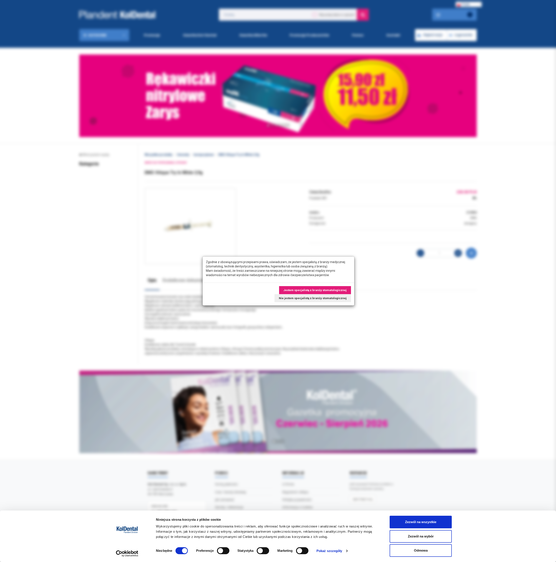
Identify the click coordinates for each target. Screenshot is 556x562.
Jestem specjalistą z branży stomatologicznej (315, 290)
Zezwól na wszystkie (420, 522)
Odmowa (421, 550)
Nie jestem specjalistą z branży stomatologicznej (313, 298)
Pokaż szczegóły (329, 551)
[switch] (223, 550)
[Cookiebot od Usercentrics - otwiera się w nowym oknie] (127, 553)
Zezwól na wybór (421, 536)
